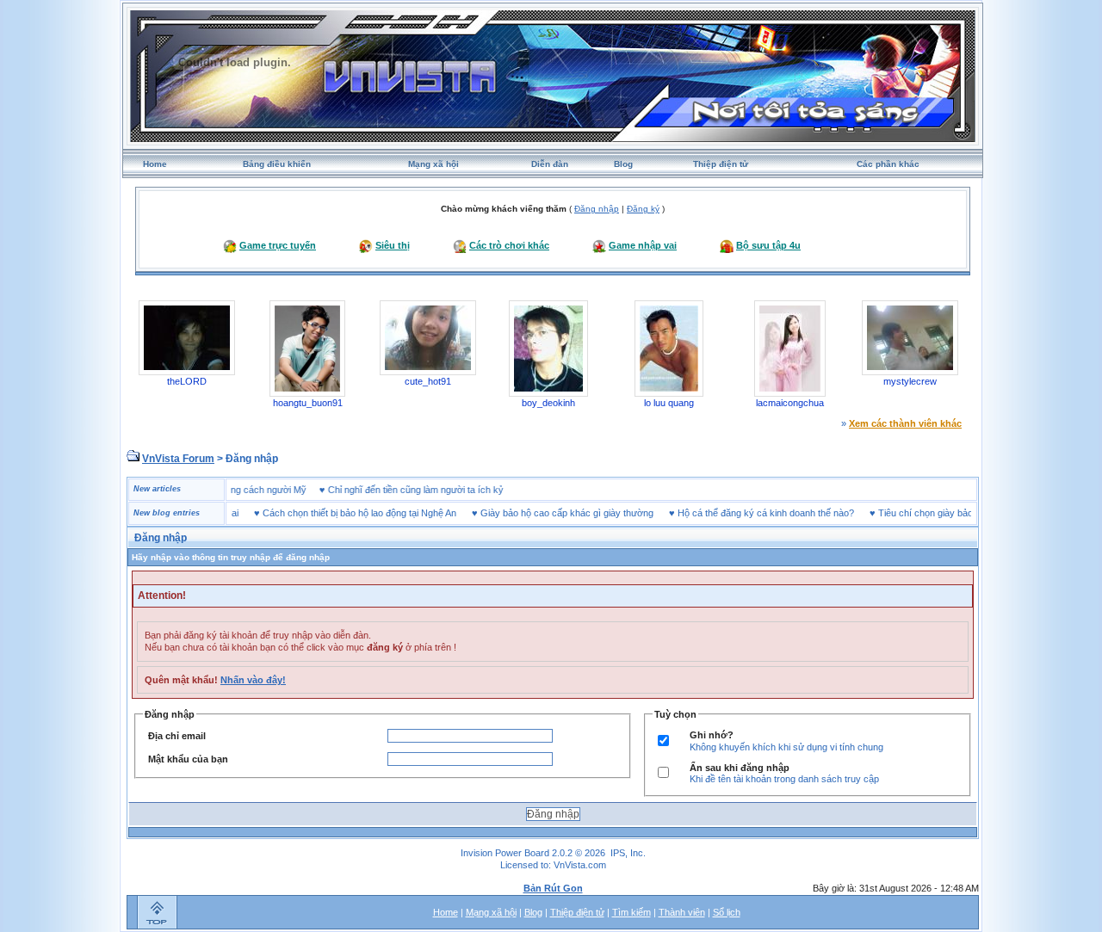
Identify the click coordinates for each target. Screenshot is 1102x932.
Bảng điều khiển (277, 164)
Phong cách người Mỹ (278, 490)
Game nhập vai (643, 245)
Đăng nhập (596, 208)
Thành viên (682, 912)
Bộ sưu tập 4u (768, 245)
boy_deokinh (548, 403)
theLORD (187, 381)
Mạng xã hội (433, 164)
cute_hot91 (428, 381)
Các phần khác (888, 164)
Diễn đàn (549, 164)
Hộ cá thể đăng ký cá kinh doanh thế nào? (748, 513)
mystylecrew (910, 381)
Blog (623, 164)
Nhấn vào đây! (253, 680)
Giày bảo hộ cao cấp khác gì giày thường (549, 513)
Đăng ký (643, 208)
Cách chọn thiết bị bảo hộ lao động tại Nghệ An (342, 513)
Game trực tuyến (277, 245)
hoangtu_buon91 (308, 403)
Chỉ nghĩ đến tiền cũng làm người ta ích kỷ (433, 490)
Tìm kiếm (631, 912)
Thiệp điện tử (720, 164)
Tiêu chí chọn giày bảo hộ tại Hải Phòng (943, 513)
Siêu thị (392, 245)
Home (155, 164)
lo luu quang (669, 403)
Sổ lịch (726, 912)
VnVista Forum (178, 459)
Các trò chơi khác (509, 245)
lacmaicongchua (790, 403)
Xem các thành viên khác (905, 423)
